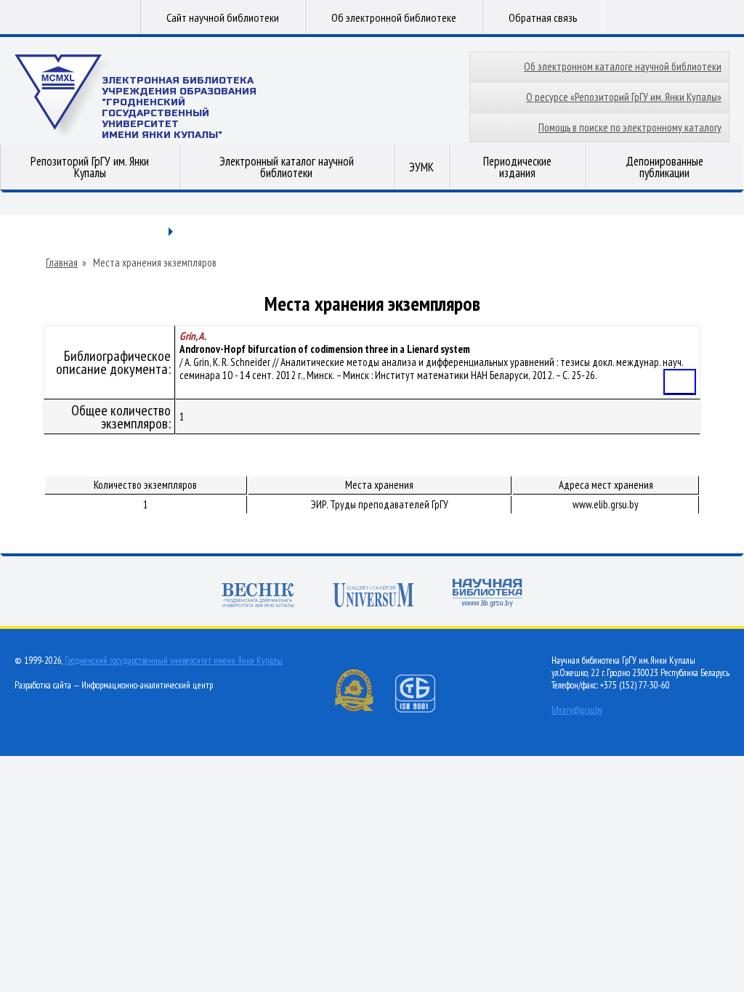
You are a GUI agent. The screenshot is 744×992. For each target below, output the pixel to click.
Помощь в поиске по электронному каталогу (629, 127)
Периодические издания (517, 167)
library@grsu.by (576, 710)
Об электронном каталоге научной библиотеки (622, 66)
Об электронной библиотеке (393, 17)
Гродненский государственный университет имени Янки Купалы (174, 660)
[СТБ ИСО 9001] (424, 709)
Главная (62, 263)
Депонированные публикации (664, 167)
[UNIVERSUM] (373, 596)
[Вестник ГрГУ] (258, 596)
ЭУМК (421, 167)
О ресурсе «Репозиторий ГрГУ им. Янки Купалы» (623, 97)
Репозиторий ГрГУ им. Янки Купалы (90, 167)
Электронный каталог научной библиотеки (286, 167)
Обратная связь (543, 17)
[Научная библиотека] (487, 594)
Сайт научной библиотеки (222, 17)
